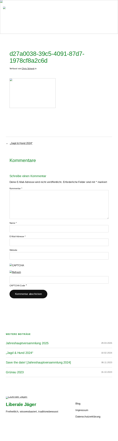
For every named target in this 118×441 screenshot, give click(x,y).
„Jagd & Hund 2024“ (21, 143)
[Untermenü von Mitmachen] (68, 14)
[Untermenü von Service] (82, 14)
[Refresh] (15, 272)
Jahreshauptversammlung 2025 (27, 343)
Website (13, 250)
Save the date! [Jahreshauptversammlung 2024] (38, 362)
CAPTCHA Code (17, 285)
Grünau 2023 (15, 372)
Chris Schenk (28, 68)
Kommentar (16, 188)
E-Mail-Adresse (18, 236)
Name (13, 223)
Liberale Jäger (36, 7)
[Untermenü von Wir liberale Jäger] (50, 14)
